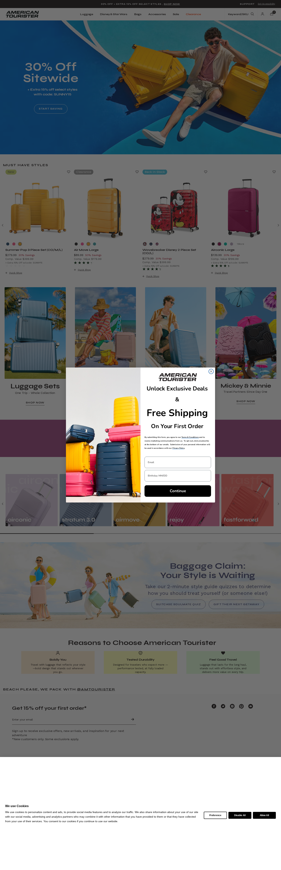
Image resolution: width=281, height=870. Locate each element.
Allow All (264, 815)
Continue (178, 491)
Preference (215, 815)
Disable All (239, 815)
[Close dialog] (211, 371)
